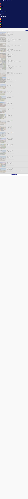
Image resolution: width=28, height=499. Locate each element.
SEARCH (1, 12)
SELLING (1, 14)
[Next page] (27, 30)
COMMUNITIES (1, 13)
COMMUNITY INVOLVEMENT (3, 16)
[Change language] (0, 18)
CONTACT (1, 17)
